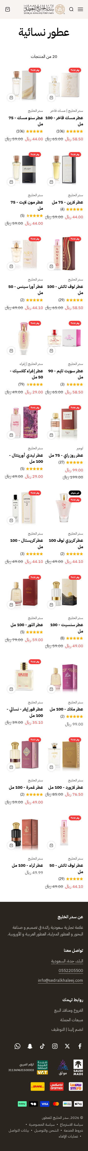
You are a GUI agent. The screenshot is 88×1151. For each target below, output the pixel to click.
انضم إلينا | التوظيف (67, 1029)
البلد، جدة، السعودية (67, 961)
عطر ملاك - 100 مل (66, 709)
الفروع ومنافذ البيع (68, 1010)
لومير (80, 448)
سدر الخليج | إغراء (31, 363)
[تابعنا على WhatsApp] (17, 1046)
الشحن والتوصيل (46, 1130)
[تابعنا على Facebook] (80, 1046)
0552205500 (71, 971)
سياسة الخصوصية (42, 1124)
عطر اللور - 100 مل (27, 625)
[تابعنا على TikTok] (42, 1046)
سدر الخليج (35, 110)
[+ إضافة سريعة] (51, 97)
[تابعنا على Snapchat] (30, 1046)
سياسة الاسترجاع (71, 1124)
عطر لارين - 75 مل (67, 202)
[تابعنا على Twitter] (67, 1046)
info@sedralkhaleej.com (60, 980)
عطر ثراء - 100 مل (27, 865)
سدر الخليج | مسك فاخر (67, 110)
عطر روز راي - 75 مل (66, 455)
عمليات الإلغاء (68, 1136)
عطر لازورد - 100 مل (65, 787)
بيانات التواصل (19, 1130)
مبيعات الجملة (71, 1020)
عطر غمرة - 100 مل (26, 787)
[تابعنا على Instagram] (55, 1046)
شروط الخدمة (73, 1130)
